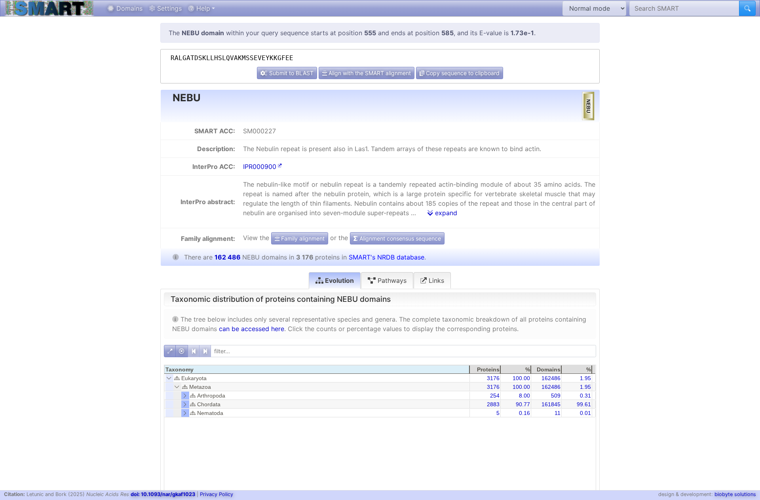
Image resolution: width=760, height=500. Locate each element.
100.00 (521, 378)
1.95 (585, 378)
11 (557, 413)
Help (202, 8)
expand (445, 213)
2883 (493, 404)
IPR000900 (259, 166)
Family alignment (302, 238)
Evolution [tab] (338, 280)
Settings (168, 8)
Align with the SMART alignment (369, 73)
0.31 (585, 395)
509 (555, 395)
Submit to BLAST (291, 73)
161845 (551, 404)
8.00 (524, 395)
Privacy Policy (216, 494)
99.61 (584, 404)
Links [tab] (435, 280)
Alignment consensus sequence (399, 238)
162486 (551, 378)
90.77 (523, 404)
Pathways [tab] (391, 280)
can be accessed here (251, 329)
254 (495, 395)
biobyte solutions (735, 494)
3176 (493, 378)
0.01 (585, 413)
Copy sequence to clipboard (462, 73)
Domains (128, 8)
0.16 (524, 413)
